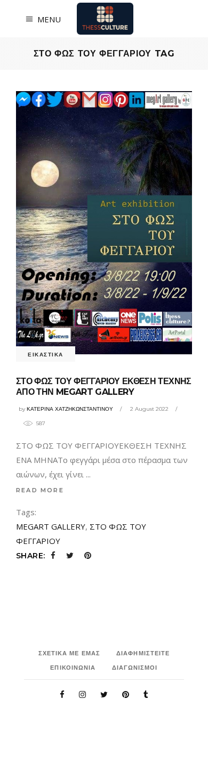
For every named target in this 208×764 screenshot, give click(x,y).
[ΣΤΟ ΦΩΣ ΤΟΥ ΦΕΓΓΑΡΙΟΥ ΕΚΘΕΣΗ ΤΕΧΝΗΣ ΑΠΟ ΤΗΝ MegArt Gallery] (104, 222)
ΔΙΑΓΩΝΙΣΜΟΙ (135, 667)
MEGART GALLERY (50, 526)
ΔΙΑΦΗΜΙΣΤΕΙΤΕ (143, 653)
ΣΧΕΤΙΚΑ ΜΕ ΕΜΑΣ (69, 653)
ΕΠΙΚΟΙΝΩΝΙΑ (72, 667)
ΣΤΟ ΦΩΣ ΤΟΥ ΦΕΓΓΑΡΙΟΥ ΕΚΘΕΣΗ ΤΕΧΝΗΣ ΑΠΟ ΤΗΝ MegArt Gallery (103, 386)
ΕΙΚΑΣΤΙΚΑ (45, 354)
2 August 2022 (149, 408)
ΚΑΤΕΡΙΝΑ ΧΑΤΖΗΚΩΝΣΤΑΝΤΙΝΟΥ (70, 408)
